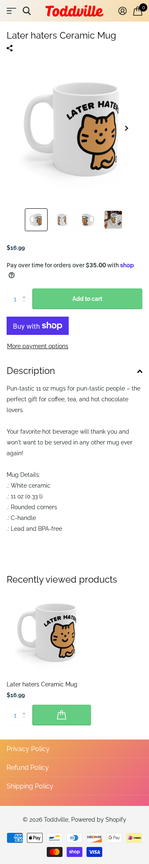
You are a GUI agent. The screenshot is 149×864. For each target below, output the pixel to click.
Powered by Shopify (98, 819)
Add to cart (87, 298)
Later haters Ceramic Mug (42, 684)
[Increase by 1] (26, 291)
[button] (127, 128)
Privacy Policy (28, 749)
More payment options (37, 346)
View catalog (11, 11)
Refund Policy (28, 767)
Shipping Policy (30, 786)
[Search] (27, 11)
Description (31, 370)
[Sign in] (122, 11)
